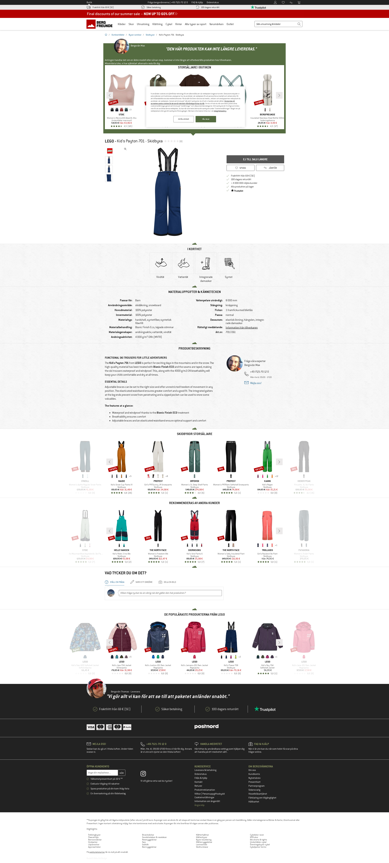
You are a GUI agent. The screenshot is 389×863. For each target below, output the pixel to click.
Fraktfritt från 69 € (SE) (103, 7)
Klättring (157, 24)
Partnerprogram (256, 785)
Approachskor (94, 847)
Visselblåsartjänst (257, 793)
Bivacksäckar (148, 834)
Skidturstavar (202, 847)
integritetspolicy (220, 111)
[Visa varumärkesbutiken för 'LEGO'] (110, 150)
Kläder (122, 24)
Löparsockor (93, 844)
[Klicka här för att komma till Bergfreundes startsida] (100, 23)
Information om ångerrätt (207, 801)
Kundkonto (254, 774)
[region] (195, 106)
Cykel (169, 24)
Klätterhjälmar (202, 834)
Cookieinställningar (204, 797)
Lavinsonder (201, 844)
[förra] (109, 95)
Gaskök (145, 844)
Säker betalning (154, 7)
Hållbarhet (253, 801)
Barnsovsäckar (95, 839)
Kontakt (198, 781)
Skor (131, 24)
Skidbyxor (150, 34)
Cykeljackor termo (258, 847)
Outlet (230, 24)
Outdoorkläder (118, 34)
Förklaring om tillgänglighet (262, 797)
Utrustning (143, 24)
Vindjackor (93, 842)
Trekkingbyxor (94, 834)
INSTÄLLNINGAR (183, 119)
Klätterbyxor (201, 837)
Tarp (144, 842)
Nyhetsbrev (254, 778)
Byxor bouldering (203, 839)
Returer (198, 785)
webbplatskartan (97, 852)
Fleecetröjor (93, 837)
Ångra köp (199, 805)
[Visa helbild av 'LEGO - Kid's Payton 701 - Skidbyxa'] (125, 149)
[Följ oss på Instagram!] (145, 774)
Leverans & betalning (205, 770)
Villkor (197, 793)
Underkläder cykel (258, 842)
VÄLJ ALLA (205, 119)
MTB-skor (254, 837)
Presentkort (254, 781)
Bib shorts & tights (258, 839)
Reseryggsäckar (149, 839)
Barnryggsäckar (149, 847)
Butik (89, 2)
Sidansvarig (254, 789)
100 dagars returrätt (210, 7)
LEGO (109, 141)
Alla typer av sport (195, 24)
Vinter (178, 24)
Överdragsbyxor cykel (260, 844)
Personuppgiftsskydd (213, 793)
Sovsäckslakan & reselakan (154, 837)
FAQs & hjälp (200, 778)
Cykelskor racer (257, 834)
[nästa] (279, 95)
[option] (168, 191)
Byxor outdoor (135, 34)
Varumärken (216, 24)
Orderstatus (200, 774)
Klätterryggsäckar (204, 842)
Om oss (252, 770)
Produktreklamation (204, 789)
